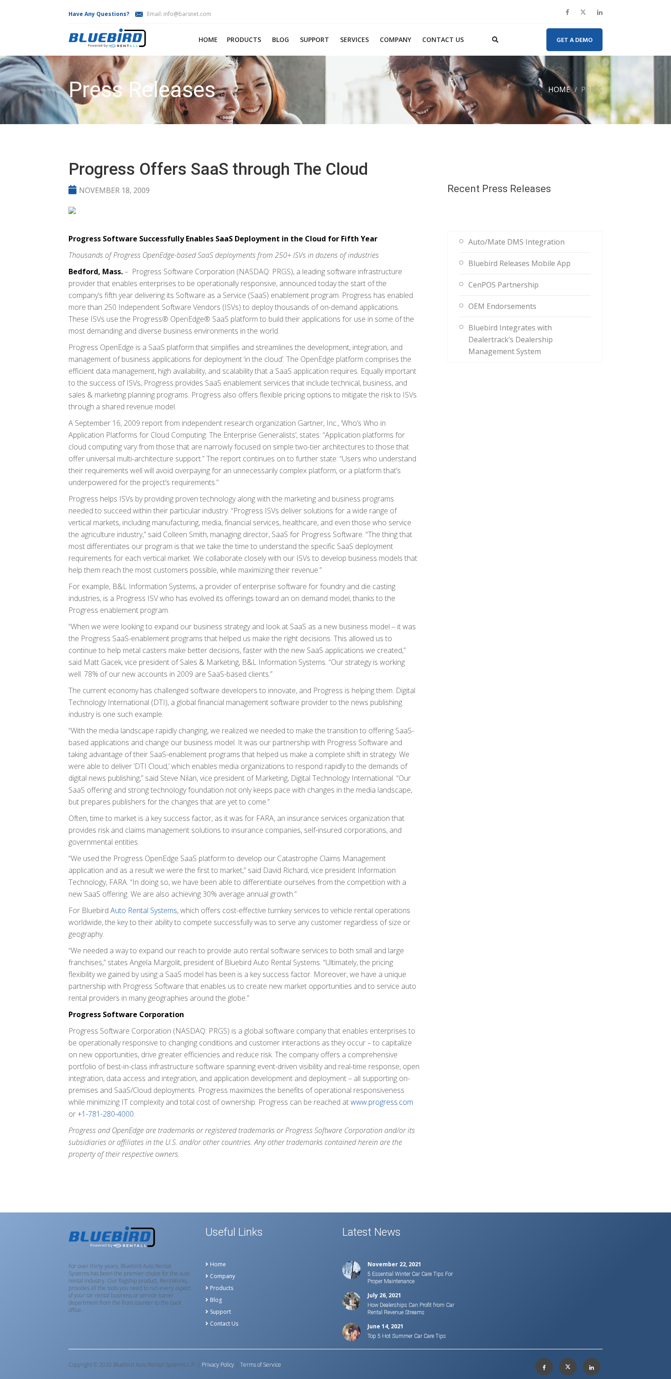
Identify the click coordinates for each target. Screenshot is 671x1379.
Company (395, 39)
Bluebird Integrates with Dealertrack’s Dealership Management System (510, 339)
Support (314, 39)
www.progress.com (382, 1102)
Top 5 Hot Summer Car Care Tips (406, 1336)
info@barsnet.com (187, 14)
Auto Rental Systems (143, 910)
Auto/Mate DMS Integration (516, 242)
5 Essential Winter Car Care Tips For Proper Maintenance (410, 1278)
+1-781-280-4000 (106, 1114)
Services (354, 39)
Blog (280, 39)
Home (208, 39)
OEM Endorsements (502, 306)
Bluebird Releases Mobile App (519, 263)
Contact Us (443, 39)
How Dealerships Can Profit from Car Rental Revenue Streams (410, 1309)
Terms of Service (260, 1365)
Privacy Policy (218, 1365)
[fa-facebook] (567, 12)
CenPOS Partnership (503, 285)
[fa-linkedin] (600, 12)
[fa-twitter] (583, 12)
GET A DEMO (574, 40)
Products (244, 39)
